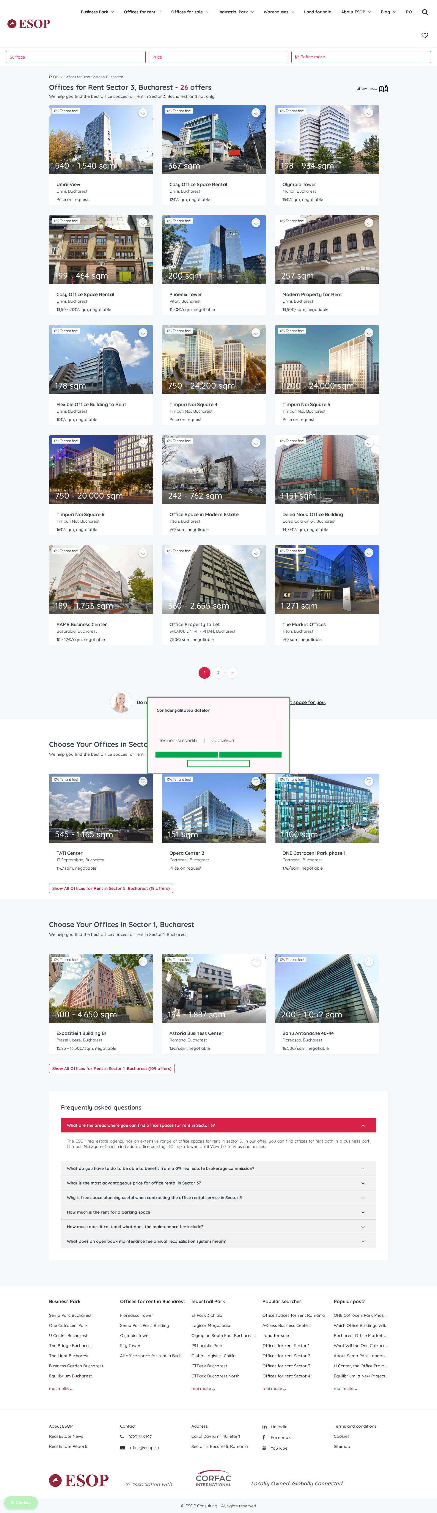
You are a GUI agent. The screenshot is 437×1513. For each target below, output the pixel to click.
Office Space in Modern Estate (204, 514)
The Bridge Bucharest (70, 1345)
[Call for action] (121, 702)
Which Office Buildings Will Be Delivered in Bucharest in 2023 (361, 1325)
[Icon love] (143, 115)
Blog (385, 12)
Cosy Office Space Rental (198, 184)
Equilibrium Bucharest (70, 1376)
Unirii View (68, 184)
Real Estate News (66, 1436)
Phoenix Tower (185, 294)
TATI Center (69, 853)
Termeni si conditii (178, 740)
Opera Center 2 (186, 853)
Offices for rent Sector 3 (286, 1366)
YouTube (278, 1448)
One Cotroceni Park (68, 1325)
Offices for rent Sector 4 (286, 1376)
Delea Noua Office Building (312, 514)
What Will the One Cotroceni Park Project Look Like (361, 1345)
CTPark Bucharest (209, 1366)
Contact (128, 1426)
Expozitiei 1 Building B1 (81, 1033)
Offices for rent (139, 12)
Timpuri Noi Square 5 (306, 404)
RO (409, 12)
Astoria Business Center (196, 1033)
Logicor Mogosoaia (210, 1325)
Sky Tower (130, 1345)
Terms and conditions (355, 1426)
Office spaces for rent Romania (293, 1315)
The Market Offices (304, 624)
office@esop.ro (143, 1447)
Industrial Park (233, 12)
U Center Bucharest (68, 1335)
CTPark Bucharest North (215, 1376)
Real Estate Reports (68, 1446)
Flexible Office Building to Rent (91, 404)
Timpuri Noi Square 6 (80, 514)
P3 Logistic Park (207, 1345)
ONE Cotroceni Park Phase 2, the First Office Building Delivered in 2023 (361, 1315)
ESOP (53, 77)
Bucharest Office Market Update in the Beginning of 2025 (361, 1335)
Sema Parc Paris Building (144, 1325)
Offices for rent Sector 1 (285, 1345)
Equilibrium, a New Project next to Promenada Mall (361, 1376)
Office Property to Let (194, 624)
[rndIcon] (143, 112)
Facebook (280, 1437)
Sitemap (342, 1446)
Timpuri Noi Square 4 (193, 404)
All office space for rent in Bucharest (152, 1355)
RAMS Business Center (81, 624)
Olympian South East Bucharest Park (224, 1335)
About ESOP (353, 12)
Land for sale (317, 12)
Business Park (94, 12)
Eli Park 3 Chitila (206, 1315)
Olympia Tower (299, 184)
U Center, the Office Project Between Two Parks (361, 1366)
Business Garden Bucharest (76, 1366)
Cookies (342, 1436)
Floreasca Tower (136, 1315)
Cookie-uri (222, 740)
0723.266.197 (139, 1437)
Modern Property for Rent (312, 294)
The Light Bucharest (69, 1355)
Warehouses (276, 12)
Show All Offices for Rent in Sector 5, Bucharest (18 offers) (111, 888)
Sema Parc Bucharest (70, 1315)
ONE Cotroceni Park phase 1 (313, 853)
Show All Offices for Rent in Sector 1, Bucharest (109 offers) (112, 1068)
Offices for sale (187, 12)
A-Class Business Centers (287, 1325)
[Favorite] (425, 36)
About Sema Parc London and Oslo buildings (361, 1355)
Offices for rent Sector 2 (286, 1355)
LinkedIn (278, 1426)
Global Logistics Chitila (213, 1355)
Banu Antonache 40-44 (308, 1033)
